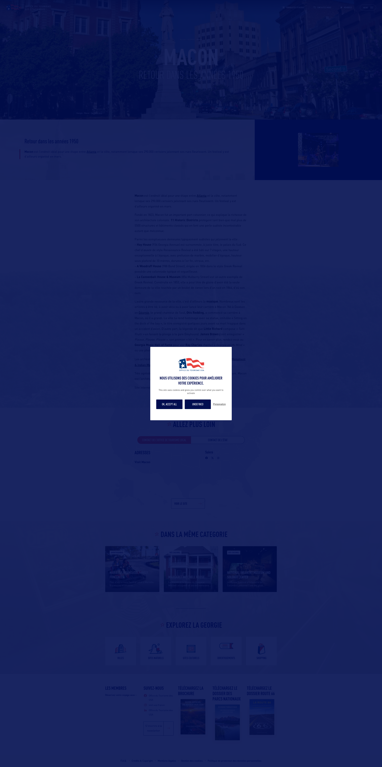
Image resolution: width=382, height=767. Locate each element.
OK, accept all (169, 404)
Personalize (219, 404)
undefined (197, 404)
